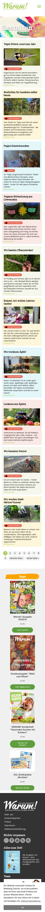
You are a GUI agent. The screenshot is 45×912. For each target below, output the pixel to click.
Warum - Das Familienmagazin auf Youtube (17, 840)
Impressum (9, 825)
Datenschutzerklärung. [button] (31, 901)
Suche (28, 840)
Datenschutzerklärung (15, 829)
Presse (7, 821)
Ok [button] (22, 907)
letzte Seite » (33, 558)
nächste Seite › (16, 558)
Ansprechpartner (12, 818)
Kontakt (22, 840)
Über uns (8, 814)
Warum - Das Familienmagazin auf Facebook (11, 840)
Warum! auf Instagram (6, 840)
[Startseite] (15, 6)
